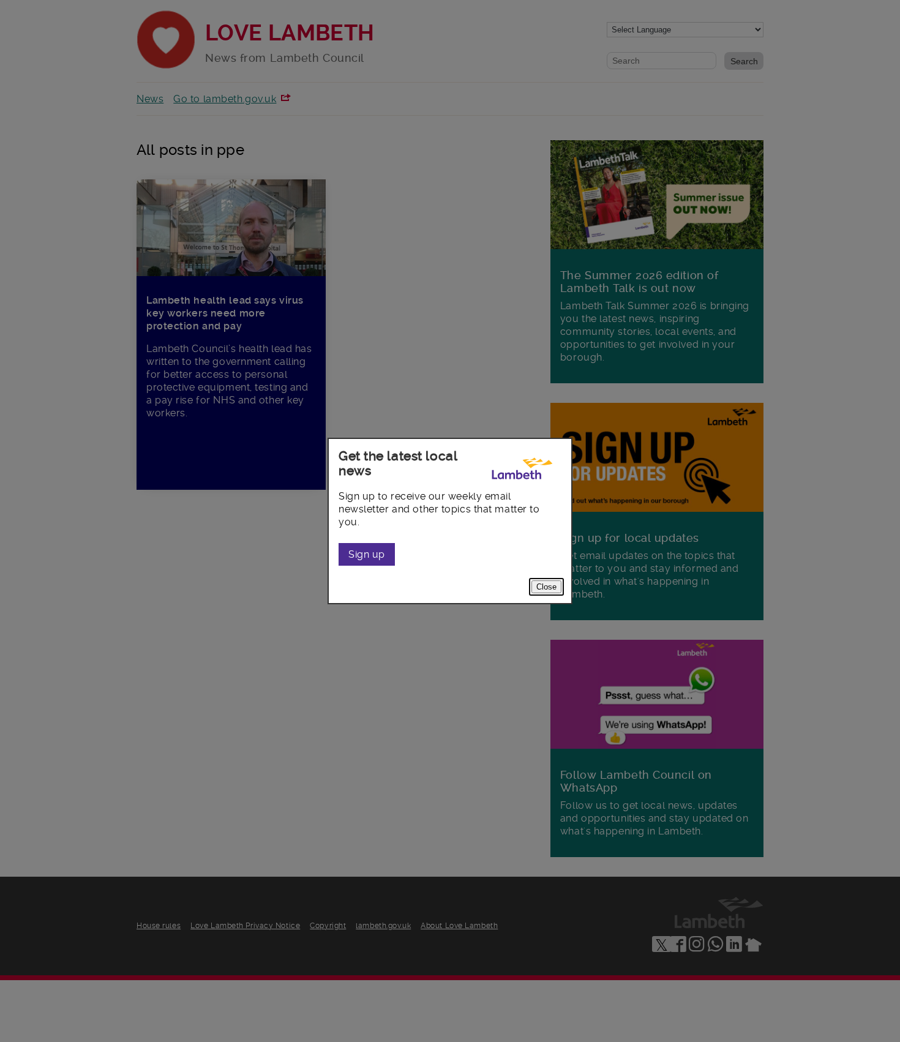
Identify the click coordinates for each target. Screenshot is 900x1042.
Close (546, 586)
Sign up (366, 554)
